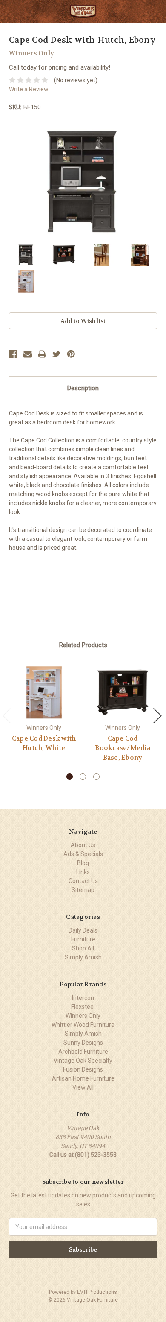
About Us (83, 845)
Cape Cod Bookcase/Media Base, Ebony (122, 748)
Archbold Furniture (83, 1051)
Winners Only (83, 1015)
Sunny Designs (83, 1042)
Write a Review (29, 89)
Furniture (83, 939)
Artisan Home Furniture (83, 1078)
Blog (83, 863)
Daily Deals (83, 930)
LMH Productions (97, 1292)
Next (157, 716)
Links (83, 872)
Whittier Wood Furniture (83, 1024)
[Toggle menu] (11, 11)
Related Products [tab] (83, 645)
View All (83, 1087)
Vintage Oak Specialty (83, 1060)
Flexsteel (83, 1006)
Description (83, 388)
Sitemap (83, 889)
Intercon (83, 997)
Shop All (83, 948)
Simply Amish (83, 957)
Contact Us (83, 880)
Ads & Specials (83, 854)
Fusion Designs (83, 1069)
